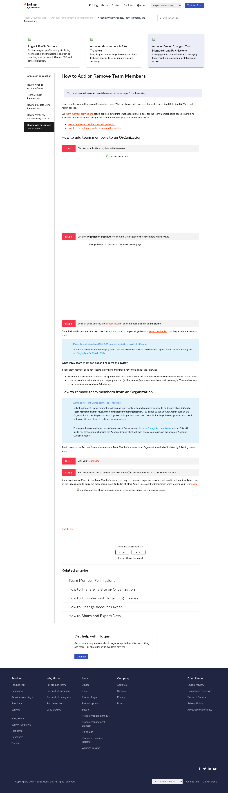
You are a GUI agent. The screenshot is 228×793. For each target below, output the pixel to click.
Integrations (18, 718)
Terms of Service (197, 697)
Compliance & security (200, 691)
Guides (85, 684)
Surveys (15, 709)
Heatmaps (17, 691)
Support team (91, 419)
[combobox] (180, 17)
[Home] (32, 7)
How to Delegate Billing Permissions (38, 107)
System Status (110, 5)
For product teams (57, 684)
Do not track (210, 781)
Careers (121, 691)
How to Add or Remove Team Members (39, 127)
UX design (87, 731)
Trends (15, 743)
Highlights (16, 730)
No (140, 552)
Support (86, 709)
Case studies (54, 709)
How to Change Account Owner (35, 86)
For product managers (58, 691)
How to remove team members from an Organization (95, 128)
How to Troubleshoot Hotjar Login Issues (103, 598)
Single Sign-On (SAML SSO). (91, 353)
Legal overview (196, 684)
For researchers (55, 703)
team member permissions (79, 113)
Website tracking (91, 748)
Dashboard (17, 737)
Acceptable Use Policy (200, 709)
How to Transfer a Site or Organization (102, 589)
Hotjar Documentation (35, 17)
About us (122, 684)
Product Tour (18, 684)
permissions (116, 93)
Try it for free (194, 5)
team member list (158, 331)
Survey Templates (21, 724)
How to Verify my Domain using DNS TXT (39, 117)
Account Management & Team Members (72, 17)
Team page (93, 461)
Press (120, 703)
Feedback (16, 703)
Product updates (91, 703)
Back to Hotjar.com (135, 5)
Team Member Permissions (34, 96)
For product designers (59, 697)
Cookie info (192, 781)
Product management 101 (96, 715)
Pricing (93, 5)
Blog (84, 691)
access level (112, 323)
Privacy (121, 697)
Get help (81, 656)
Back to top (67, 529)
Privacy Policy (195, 703)
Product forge (89, 697)
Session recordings (22, 697)
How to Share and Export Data (95, 616)
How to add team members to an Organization (91, 124)
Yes (123, 552)
